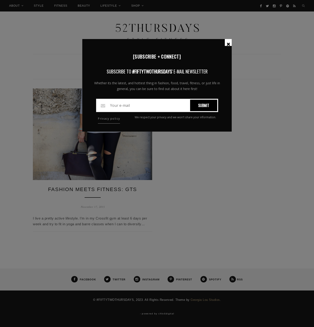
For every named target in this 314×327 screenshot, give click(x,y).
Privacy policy (109, 119)
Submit (203, 105)
